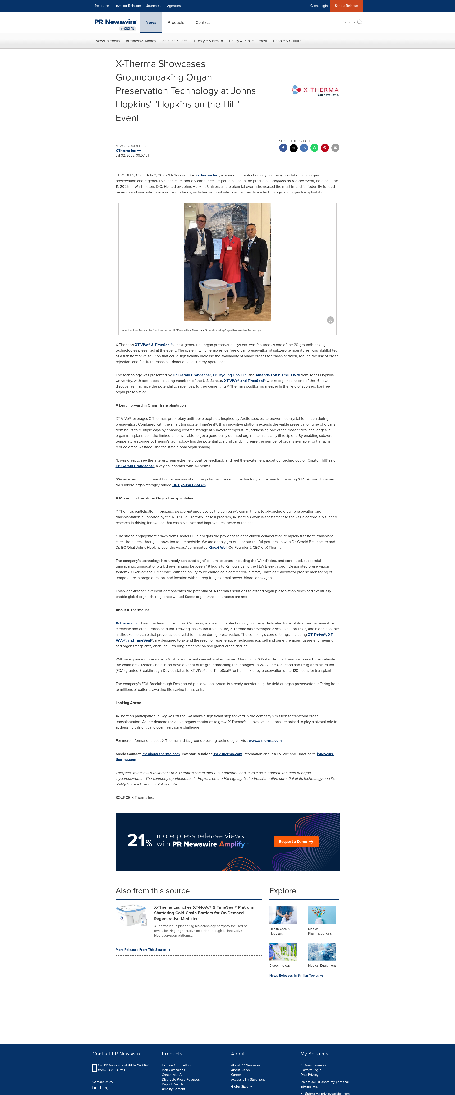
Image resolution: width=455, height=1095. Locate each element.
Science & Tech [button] (175, 41)
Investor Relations (128, 5)
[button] (227, 262)
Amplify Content (173, 1088)
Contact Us (100, 1082)
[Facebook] (100, 1088)
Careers (237, 1074)
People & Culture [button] (287, 41)
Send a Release (346, 5)
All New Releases (313, 1065)
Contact (203, 22)
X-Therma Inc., (128, 623)
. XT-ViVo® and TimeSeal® (244, 380)
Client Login (319, 5)
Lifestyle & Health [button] (208, 41)
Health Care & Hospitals (279, 931)
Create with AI (172, 1074)
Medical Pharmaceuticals (320, 931)
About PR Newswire (245, 1065)
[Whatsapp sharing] (314, 148)
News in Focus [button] (108, 41)
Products (176, 22)
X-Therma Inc (206, 175)
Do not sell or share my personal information (324, 1084)
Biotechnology (280, 965)
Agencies (174, 5)
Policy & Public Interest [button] (248, 41)
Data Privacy (309, 1074)
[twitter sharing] (294, 148)
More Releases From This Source (141, 949)
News (151, 22)
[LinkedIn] (94, 1088)
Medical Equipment (322, 965)
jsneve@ (324, 754)
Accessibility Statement (248, 1079)
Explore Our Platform (177, 1065)
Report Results (173, 1084)
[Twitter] (106, 1088)
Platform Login (310, 1070)
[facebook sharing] (283, 148)
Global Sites (240, 1086)
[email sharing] (335, 148)
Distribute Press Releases (181, 1079)
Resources (103, 5)
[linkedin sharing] (304, 148)
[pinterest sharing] (325, 148)
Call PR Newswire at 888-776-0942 (123, 1065)
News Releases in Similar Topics (294, 975)
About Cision (240, 1070)
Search (349, 22)
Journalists (154, 5)
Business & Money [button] (141, 41)
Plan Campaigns (173, 1070)
